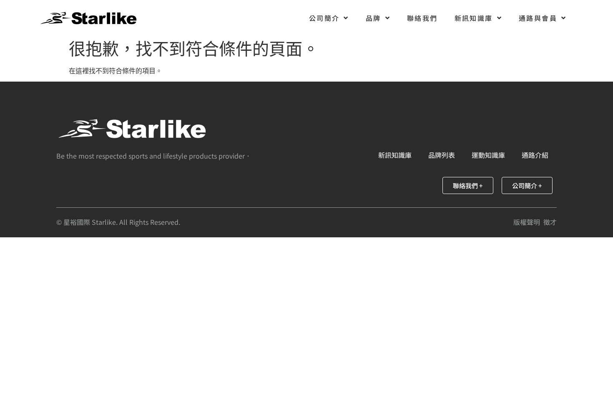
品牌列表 (441, 155)
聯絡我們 (422, 18)
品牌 (373, 18)
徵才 (550, 222)
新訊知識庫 (474, 18)
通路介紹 (535, 155)
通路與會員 (538, 18)
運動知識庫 (488, 155)
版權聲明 (526, 222)
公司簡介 (324, 18)
